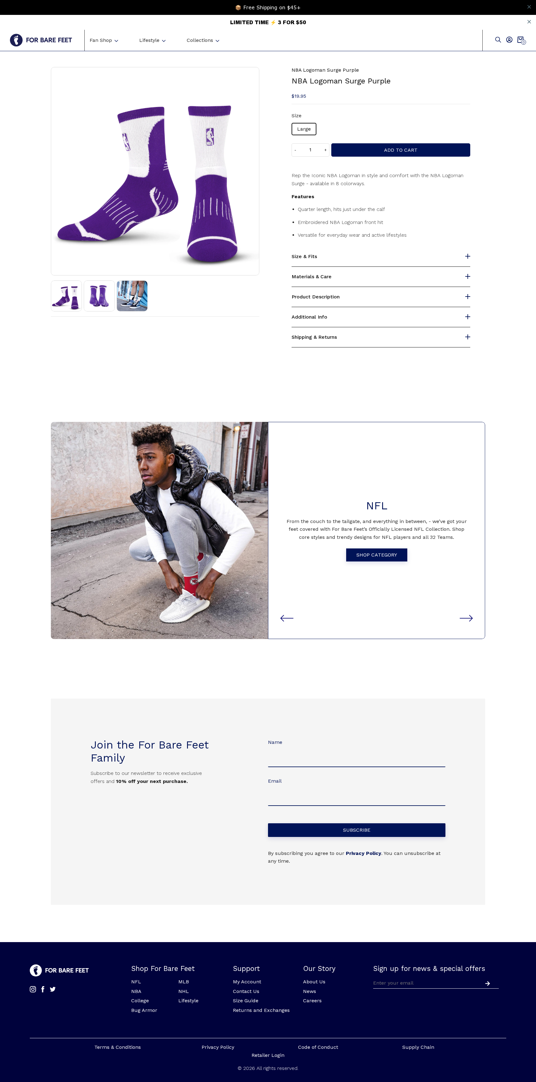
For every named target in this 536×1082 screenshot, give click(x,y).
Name (275, 742)
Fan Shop (101, 40)
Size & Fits (304, 256)
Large (304, 129)
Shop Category (376, 555)
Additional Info (309, 317)
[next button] (466, 618)
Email (275, 781)
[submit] (486, 983)
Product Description (316, 296)
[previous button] (286, 618)
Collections (200, 40)
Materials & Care (312, 276)
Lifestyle (149, 40)
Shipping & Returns (314, 337)
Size (297, 115)
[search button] (498, 40)
